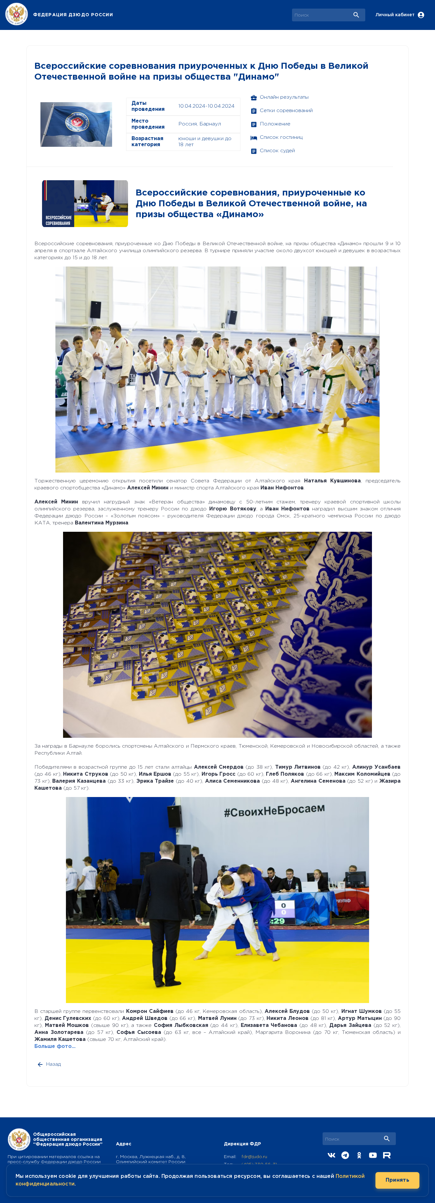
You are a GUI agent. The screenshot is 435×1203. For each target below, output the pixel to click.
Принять (397, 1180)
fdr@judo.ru (254, 1157)
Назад (53, 1064)
